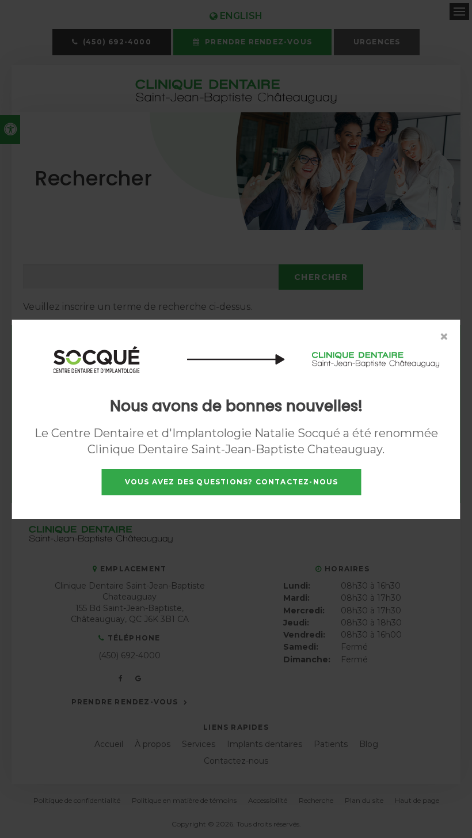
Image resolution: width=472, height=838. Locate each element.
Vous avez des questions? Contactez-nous (231, 481)
